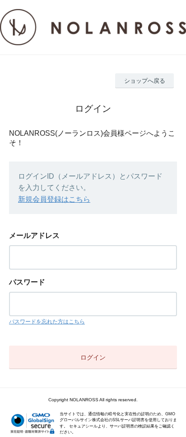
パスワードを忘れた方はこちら (47, 321)
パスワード (27, 282)
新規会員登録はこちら (54, 199)
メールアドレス (34, 235)
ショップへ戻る (144, 80)
